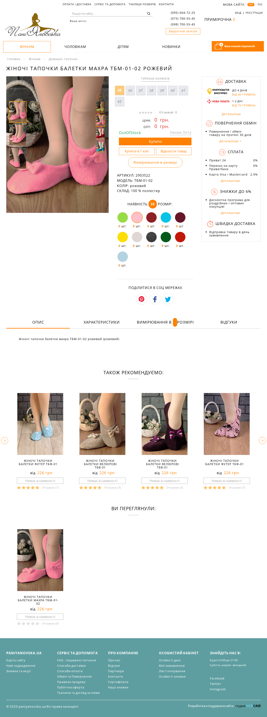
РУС (260, 4)
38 (151, 90)
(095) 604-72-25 (183, 13)
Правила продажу (71, 682)
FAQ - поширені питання (76, 660)
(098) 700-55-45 (183, 24)
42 (119, 101)
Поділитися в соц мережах (155, 287)
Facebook (217, 678)
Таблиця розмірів (142, 4)
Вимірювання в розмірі (155, 162)
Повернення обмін (235, 123)
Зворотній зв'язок (183, 31)
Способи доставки (71, 666)
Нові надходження (20, 666)
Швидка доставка (234, 223)
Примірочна (219, 19)
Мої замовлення (172, 666)
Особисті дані (170, 660)
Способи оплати (70, 671)
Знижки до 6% (235, 191)
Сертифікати (118, 682)
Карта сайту (15, 660)
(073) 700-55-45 (183, 18)
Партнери (116, 671)
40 (173, 90)
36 (130, 90)
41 (183, 90)
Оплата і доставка (77, 4)
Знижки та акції (18, 671)
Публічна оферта (70, 687)
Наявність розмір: (150, 204)
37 (141, 90)
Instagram (218, 689)
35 (119, 90)
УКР (250, 4)
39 (162, 90)
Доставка (235, 81)
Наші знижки (118, 687)
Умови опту (180, 132)
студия (248, 706)
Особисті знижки (172, 676)
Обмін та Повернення (74, 676)
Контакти (166, 4)
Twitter (215, 684)
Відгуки (228, 322)
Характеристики (102, 322)
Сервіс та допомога (110, 4)
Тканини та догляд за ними (78, 693)
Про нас (114, 660)
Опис (38, 322)
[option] (57, 144)
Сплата (235, 151)
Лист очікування (172, 671)
